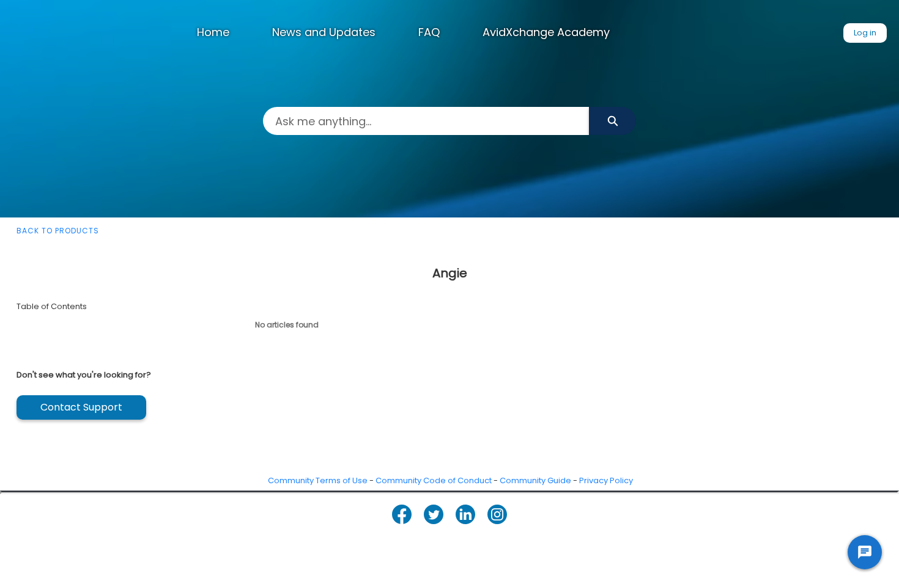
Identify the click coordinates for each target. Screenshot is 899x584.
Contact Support (81, 407)
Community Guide (535, 480)
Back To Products (58, 230)
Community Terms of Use (318, 480)
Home (213, 32)
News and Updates (324, 32)
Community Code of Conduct (434, 480)
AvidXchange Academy (546, 32)
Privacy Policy (606, 480)
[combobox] (426, 121)
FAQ (429, 32)
